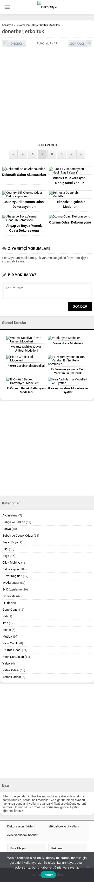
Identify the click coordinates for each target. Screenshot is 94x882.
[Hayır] (88, 866)
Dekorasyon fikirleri (20, 826)
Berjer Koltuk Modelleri (46, 25)
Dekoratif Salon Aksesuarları (24, 175)
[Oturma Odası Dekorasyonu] (70, 216)
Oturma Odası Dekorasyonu (70, 222)
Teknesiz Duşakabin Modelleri (70, 204)
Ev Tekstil (8, 596)
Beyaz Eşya (10, 542)
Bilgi (5, 549)
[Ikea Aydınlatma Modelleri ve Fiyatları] (68, 381)
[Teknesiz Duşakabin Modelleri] (70, 194)
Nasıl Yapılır (10, 643)
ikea (5, 623)
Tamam (48, 875)
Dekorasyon (23, 25)
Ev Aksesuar (10, 582)
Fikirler (7, 603)
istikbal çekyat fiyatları (63, 826)
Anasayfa (7, 25)
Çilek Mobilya (11, 562)
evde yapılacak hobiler (22, 835)
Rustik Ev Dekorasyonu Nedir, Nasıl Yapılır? (70, 180)
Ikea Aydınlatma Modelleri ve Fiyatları (68, 390)
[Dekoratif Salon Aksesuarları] (24, 169)
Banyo (6, 529)
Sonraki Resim (80, 43)
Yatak (6, 663)
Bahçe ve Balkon (13, 522)
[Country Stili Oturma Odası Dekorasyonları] (24, 194)
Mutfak (7, 636)
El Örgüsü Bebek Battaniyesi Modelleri (26, 390)
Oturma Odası (11, 650)
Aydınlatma (10, 515)
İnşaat (6, 630)
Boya (5, 556)
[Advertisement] (47, 96)
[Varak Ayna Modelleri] (68, 338)
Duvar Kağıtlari (12, 576)
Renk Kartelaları (13, 656)
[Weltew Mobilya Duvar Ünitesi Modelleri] (26, 339)
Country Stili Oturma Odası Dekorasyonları (24, 204)
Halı (5, 616)
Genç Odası (10, 609)
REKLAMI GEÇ (47, 145)
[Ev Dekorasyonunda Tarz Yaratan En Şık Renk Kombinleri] (68, 360)
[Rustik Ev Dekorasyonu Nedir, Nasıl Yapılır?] (70, 170)
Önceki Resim (14, 43)
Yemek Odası (11, 677)
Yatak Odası (10, 670)
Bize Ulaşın (18, 848)
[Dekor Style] (47, 7)
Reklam (56, 848)
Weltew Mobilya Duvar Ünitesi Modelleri (26, 348)
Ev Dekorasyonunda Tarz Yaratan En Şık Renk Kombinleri (68, 373)
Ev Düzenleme (12, 589)
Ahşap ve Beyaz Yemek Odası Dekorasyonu (24, 228)
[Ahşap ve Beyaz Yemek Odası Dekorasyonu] (24, 218)
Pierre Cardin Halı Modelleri (26, 365)
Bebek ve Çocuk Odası (17, 535)
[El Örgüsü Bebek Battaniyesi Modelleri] (26, 381)
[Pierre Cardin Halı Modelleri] (26, 358)
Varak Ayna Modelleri (68, 343)
